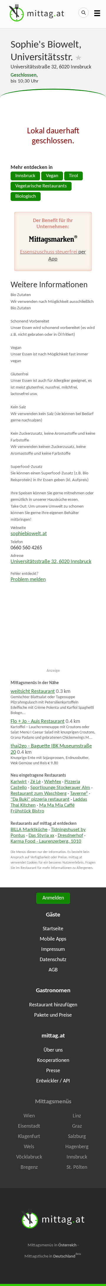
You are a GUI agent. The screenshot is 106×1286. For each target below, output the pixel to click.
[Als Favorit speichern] (78, 58)
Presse (53, 1070)
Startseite (53, 928)
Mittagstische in (52, 1256)
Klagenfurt (29, 1136)
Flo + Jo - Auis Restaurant (37, 721)
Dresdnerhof (70, 835)
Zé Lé (35, 782)
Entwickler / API (53, 1081)
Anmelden (53, 898)
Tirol (73, 176)
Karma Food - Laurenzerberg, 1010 (46, 841)
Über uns (53, 1050)
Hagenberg (76, 1146)
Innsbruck (25, 176)
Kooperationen (53, 1060)
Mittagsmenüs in (52, 1245)
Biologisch (25, 196)
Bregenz (29, 1167)
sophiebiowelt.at (29, 533)
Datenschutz (53, 959)
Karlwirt (19, 782)
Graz (77, 1126)
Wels (29, 1146)
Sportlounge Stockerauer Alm (60, 787)
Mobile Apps (53, 939)
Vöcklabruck (29, 1157)
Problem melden (28, 579)
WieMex (52, 782)
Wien (29, 1116)
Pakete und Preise (53, 1015)
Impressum (53, 949)
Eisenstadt (29, 1126)
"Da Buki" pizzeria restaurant (40, 799)
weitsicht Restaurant (33, 691)
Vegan (52, 176)
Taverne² (79, 793)
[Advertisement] (53, 103)
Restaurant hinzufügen (53, 1005)
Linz (77, 1116)
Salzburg (77, 1136)
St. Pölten (77, 1167)
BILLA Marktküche (29, 829)
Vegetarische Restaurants (41, 186)
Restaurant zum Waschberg (39, 793)
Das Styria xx (41, 835)
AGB (53, 970)
